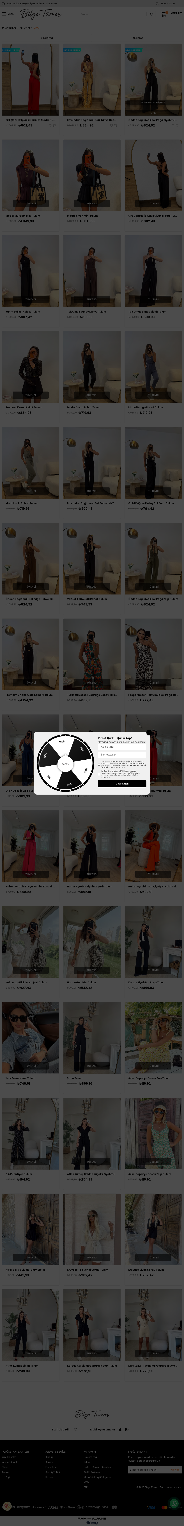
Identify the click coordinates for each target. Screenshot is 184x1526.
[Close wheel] (149, 732)
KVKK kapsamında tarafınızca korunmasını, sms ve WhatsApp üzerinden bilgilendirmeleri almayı (120, 773)
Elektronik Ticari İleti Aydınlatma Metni (128, 765)
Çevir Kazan (122, 784)
